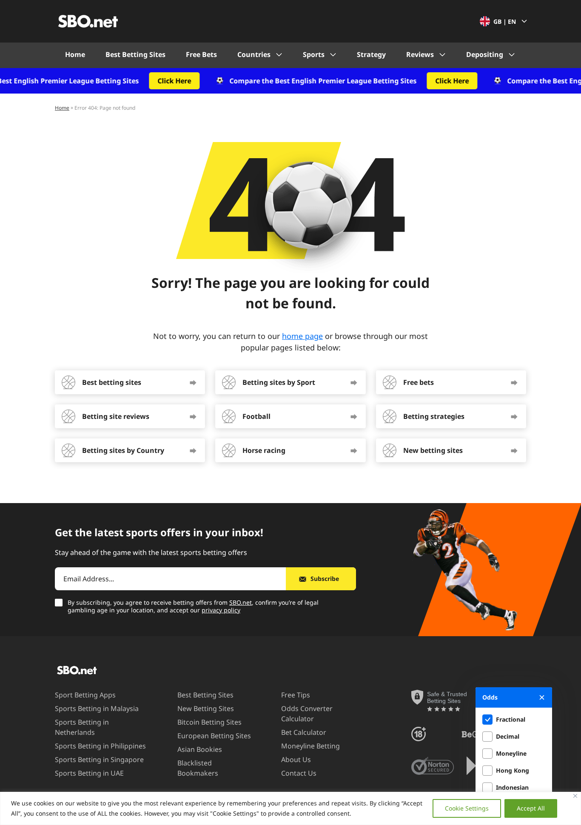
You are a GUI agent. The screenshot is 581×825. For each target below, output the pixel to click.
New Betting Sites (205, 708)
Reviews (420, 54)
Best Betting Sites (135, 54)
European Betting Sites (214, 735)
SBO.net (240, 602)
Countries (254, 54)
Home (75, 54)
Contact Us (298, 773)
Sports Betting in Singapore (99, 759)
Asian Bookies (199, 749)
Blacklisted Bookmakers (197, 768)
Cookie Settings (467, 808)
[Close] (575, 796)
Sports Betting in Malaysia (97, 708)
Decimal (507, 736)
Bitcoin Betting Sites (209, 722)
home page (302, 336)
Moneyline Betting (310, 746)
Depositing (484, 54)
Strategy (371, 54)
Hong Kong (512, 770)
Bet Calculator (303, 732)
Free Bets (201, 54)
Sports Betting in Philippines (100, 746)
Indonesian (512, 787)
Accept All (531, 808)
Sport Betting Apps (85, 695)
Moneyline (511, 753)
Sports (314, 54)
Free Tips (295, 695)
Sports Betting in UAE (89, 773)
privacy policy (221, 610)
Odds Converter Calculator (307, 713)
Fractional (510, 719)
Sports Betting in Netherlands (82, 727)
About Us (296, 759)
